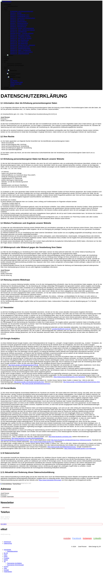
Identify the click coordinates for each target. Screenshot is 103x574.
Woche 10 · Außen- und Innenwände (22, 28)
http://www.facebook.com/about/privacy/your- (15, 440)
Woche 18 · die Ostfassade (19, 42)
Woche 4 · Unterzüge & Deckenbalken (22, 18)
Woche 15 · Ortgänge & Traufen (20, 36)
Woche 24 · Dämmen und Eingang (21, 52)
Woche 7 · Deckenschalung (19, 23)
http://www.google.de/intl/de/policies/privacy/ (36, 383)
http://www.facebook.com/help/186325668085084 (27, 438)
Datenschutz (8, 543)
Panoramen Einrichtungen (15, 65)
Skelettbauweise (12, 6)
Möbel (6, 60)
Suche (12, 86)
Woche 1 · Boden (15, 13)
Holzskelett (7, 4)
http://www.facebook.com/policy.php (60, 436)
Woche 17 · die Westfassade (19, 40)
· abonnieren (5, 507)
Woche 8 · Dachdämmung (18, 25)
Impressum (7, 542)
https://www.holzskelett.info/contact (50, 480)
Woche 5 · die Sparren (17, 20)
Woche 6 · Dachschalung (18, 21)
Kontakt (6, 87)
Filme (5, 57)
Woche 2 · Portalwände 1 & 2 (19, 15)
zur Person (13, 80)
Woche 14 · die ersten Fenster (20, 35)
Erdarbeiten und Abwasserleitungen (21, 11)
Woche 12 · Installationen (18, 31)
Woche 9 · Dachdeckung (18, 26)
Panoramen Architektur (14, 64)
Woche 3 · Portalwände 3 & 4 (19, 16)
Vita (11, 79)
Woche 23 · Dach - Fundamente (20, 50)
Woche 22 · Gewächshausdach (20, 48)
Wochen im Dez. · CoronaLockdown (21, 33)
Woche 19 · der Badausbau (19, 43)
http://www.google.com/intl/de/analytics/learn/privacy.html (81, 382)
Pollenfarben (8, 89)
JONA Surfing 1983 (16, 82)
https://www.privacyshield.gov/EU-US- (42, 442)
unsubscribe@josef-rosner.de (61, 329)
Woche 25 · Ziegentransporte (19, 53)
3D (5, 62)
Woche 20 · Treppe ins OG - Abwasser (22, 45)
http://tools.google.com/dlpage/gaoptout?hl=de (23, 365)
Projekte (6, 58)
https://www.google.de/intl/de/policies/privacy (61, 447)
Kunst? (6, 67)
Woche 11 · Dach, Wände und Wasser (22, 30)
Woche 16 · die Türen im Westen (20, 38)
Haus (5, 9)
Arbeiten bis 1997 (16, 84)
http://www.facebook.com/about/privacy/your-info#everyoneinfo (71, 440)
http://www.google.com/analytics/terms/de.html (29, 382)
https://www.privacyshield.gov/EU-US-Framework (69, 377)
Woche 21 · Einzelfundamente (20, 47)
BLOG (6, 8)
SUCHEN (4, 524)
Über (5, 69)
